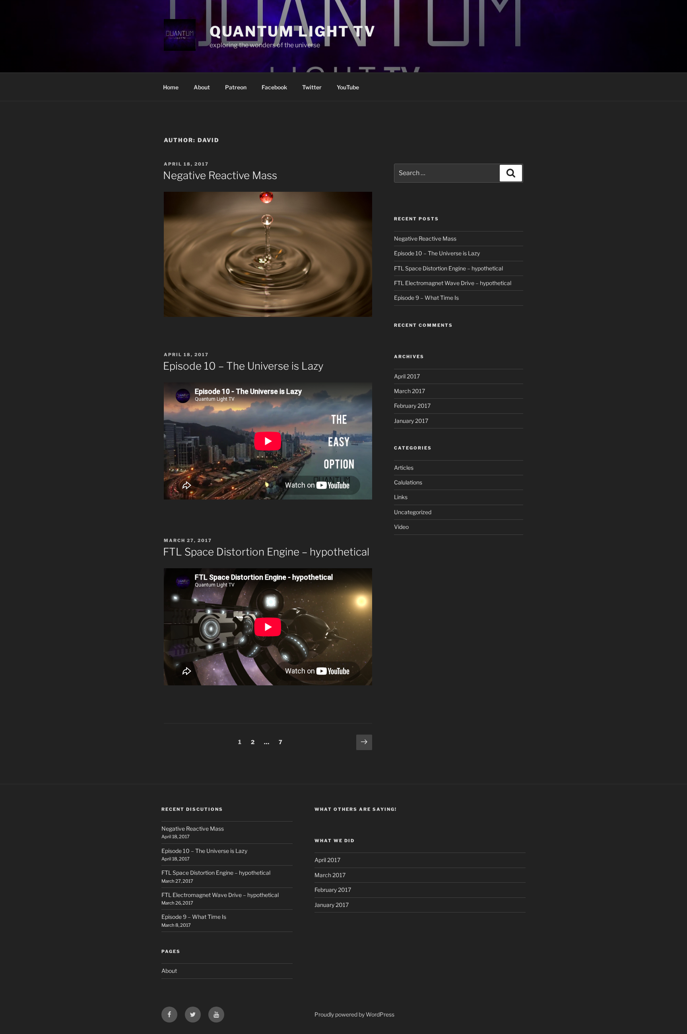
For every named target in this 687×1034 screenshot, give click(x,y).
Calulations (408, 482)
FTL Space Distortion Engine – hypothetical (266, 552)
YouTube (348, 87)
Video (401, 526)
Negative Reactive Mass (220, 175)
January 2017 (411, 420)
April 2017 (407, 376)
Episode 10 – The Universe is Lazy (243, 366)
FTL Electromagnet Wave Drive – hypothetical (452, 283)
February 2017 (412, 405)
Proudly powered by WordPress (354, 1014)
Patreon (235, 87)
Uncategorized (412, 512)
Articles (403, 467)
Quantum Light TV (293, 31)
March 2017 (409, 391)
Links (401, 497)
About (202, 87)
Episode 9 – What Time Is (426, 297)
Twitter (312, 87)
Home (171, 87)
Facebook (274, 87)
